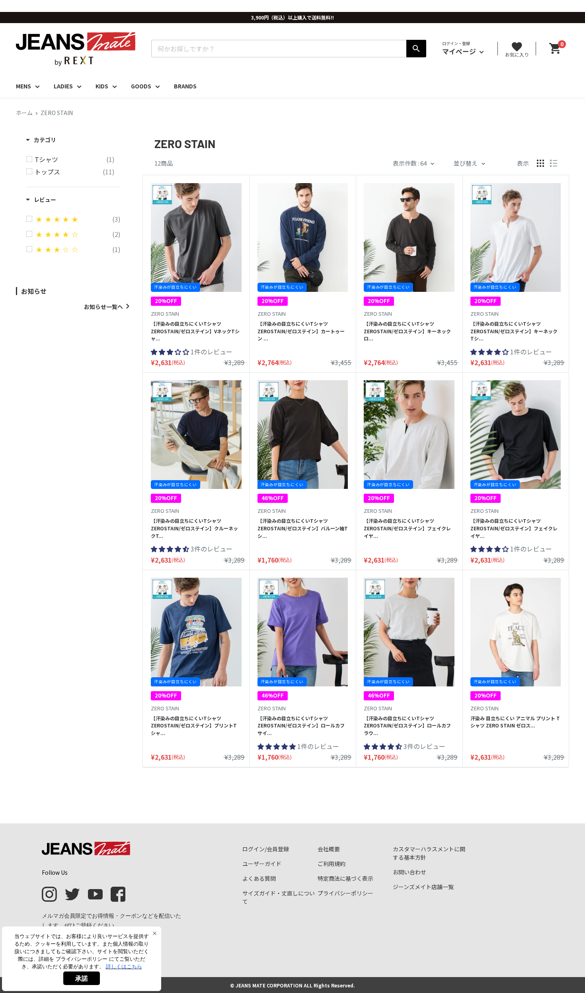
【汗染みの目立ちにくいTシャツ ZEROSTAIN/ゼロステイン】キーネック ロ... (407, 331)
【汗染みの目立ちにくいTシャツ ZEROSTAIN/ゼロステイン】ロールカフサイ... (301, 725)
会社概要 (329, 849)
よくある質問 (259, 878)
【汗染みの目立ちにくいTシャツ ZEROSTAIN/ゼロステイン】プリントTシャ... (194, 725)
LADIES (63, 86)
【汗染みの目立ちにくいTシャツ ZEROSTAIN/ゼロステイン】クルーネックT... (194, 528)
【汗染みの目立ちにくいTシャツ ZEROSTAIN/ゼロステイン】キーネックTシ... (514, 331)
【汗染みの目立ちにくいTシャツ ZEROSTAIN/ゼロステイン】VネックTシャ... (195, 331)
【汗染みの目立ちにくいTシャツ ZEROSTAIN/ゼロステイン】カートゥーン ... (301, 331)
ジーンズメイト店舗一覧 (423, 887)
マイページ (460, 51)
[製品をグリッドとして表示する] (540, 163)
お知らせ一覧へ (103, 306)
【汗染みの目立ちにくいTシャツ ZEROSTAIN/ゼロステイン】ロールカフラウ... (407, 725)
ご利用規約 (331, 864)
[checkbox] (75, 159)
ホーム (24, 113)
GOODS (141, 86)
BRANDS (185, 86)
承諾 (81, 978)
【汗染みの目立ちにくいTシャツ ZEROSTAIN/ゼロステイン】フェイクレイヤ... (407, 528)
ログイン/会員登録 (265, 849)
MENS (23, 86)
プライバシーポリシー (345, 893)
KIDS (102, 86)
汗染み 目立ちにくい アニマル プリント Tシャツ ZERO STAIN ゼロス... (515, 722)
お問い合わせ (409, 872)
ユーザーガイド (261, 864)
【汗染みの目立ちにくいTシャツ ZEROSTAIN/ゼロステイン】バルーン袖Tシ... (302, 528)
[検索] (416, 48)
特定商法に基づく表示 (345, 878)
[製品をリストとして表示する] (553, 163)
